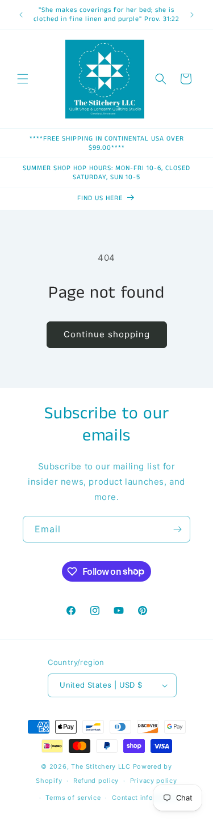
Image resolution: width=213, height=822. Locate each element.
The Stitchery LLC (101, 766)
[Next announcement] (191, 14)
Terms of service (73, 798)
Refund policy (96, 781)
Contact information (145, 798)
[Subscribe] (177, 529)
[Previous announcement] (21, 14)
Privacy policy (153, 781)
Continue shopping (107, 334)
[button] (22, 78)
